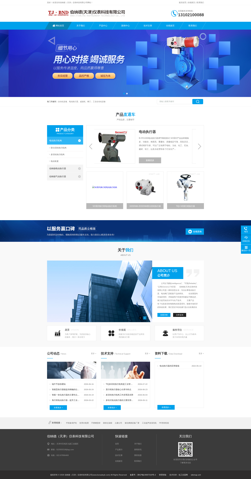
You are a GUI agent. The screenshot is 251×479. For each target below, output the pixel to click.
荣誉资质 (138, 455)
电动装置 (55, 161)
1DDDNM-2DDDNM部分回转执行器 (145, 206)
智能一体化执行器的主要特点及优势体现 (66, 395)
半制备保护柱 (71, 423)
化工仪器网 (183, 475)
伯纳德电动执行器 (57, 168)
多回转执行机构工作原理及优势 (119, 395)
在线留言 (191, 2)
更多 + (93, 353)
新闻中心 (125, 26)
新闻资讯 (138, 449)
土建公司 (118, 423)
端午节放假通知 (59, 384)
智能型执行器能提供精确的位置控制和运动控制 (66, 389)
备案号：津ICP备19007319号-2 (143, 475)
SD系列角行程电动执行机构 (105, 206)
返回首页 (182, 2)
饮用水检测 (84, 423)
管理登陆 (162, 475)
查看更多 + (58, 408)
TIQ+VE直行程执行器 (185, 206)
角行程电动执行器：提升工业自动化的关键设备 (66, 400)
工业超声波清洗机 (149, 423)
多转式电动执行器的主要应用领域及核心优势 (120, 400)
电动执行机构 (55, 140)
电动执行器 (159, 132)
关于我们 (80, 26)
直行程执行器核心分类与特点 (118, 389)
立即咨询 (179, 315)
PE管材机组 (164, 423)
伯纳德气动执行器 (57, 176)
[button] (124, 93)
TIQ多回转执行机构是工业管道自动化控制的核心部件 (120, 384)
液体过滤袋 (107, 423)
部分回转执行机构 (58, 148)
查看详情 (164, 315)
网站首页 (60, 26)
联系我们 (200, 2)
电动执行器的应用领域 (169, 366)
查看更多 (162, 160)
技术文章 (148, 26)
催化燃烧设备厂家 (132, 423)
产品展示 (118, 449)
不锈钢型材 (95, 423)
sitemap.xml (196, 475)
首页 (117, 444)
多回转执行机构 (57, 154)
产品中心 (103, 26)
